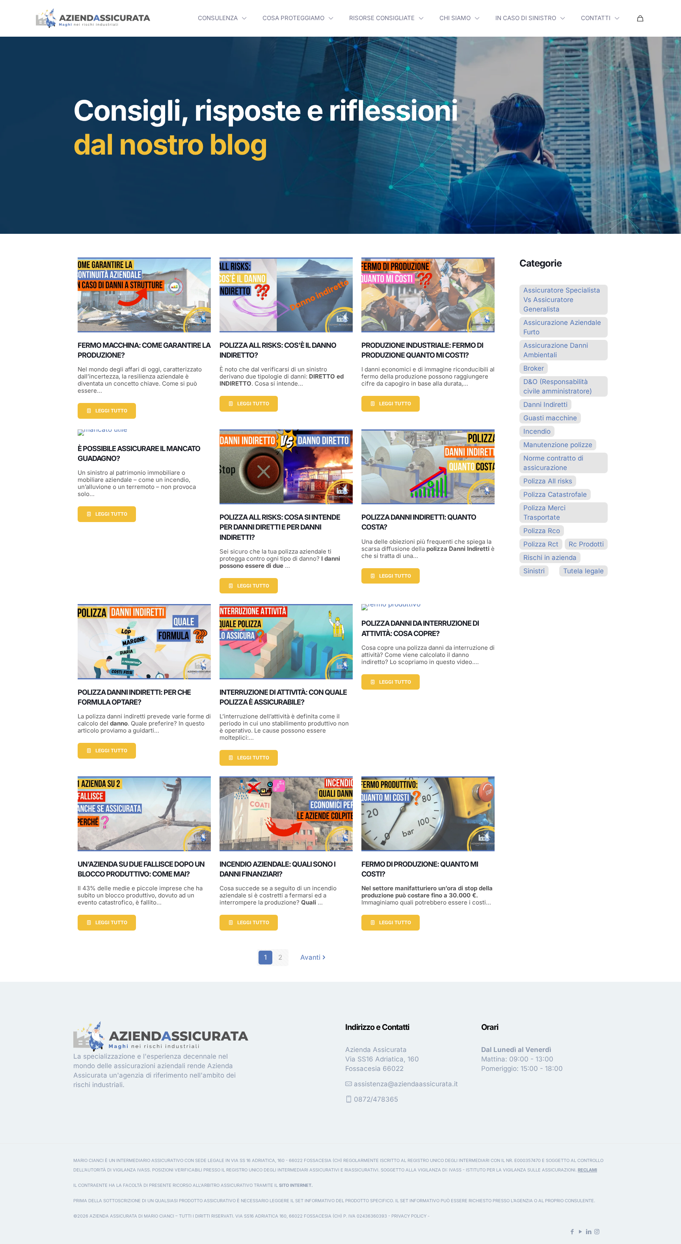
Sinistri (534, 571)
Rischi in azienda (550, 557)
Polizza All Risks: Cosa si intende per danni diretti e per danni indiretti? (280, 527)
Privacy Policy (408, 1216)
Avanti (310, 957)
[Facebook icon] (572, 1231)
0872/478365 (376, 1099)
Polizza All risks (547, 481)
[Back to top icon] (643, 1228)
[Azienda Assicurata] (93, 18)
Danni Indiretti (545, 404)
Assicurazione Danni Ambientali (555, 350)
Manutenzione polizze (557, 445)
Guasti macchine (550, 418)
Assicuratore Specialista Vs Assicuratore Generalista (561, 299)
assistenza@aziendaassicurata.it (406, 1084)
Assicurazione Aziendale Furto (562, 327)
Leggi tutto (111, 411)
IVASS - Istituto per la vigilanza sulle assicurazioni (512, 1170)
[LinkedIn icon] (589, 1231)
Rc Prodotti (586, 544)
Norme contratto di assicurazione (553, 463)
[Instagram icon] (597, 1231)
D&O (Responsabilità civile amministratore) (557, 386)
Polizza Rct (540, 544)
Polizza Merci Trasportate (544, 512)
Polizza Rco (541, 531)
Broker (533, 368)
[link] (93, 18)
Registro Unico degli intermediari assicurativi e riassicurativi (302, 1170)
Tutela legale (583, 571)
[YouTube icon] (580, 1231)
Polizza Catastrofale (555, 494)
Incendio (537, 431)
